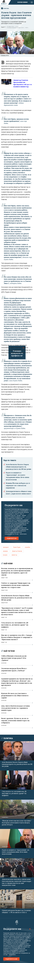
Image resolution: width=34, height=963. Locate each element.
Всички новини (22, 2)
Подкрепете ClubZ (11, 959)
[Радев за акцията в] (17, 838)
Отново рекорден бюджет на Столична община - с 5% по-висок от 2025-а (16, 911)
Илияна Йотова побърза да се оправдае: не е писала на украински (18, 485)
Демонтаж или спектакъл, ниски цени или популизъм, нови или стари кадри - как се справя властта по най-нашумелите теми (17, 882)
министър (14, 555)
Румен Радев (16, 547)
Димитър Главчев (17, 551)
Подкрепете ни (11, 538)
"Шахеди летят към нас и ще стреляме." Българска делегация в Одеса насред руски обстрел (16, 823)
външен (5, 555)
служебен (27, 547)
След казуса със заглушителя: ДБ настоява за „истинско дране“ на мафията (14, 793)
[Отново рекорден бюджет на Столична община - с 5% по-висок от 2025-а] (17, 899)
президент (6, 547)
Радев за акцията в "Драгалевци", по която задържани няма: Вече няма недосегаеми (15, 852)
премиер (5, 551)
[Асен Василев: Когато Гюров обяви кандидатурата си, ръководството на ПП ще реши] (17, 750)
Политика (6, 8)
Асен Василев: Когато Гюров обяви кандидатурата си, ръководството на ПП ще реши (18, 466)
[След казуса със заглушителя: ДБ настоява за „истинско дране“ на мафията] (17, 780)
